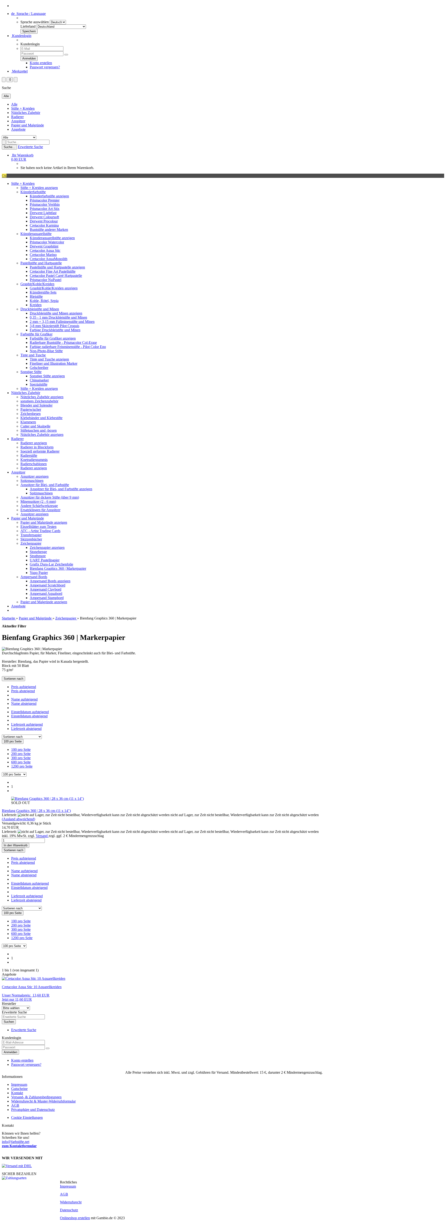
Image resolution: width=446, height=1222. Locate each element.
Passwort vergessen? (45, 67)
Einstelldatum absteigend (29, 716)
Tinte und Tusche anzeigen (49, 359)
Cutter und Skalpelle (35, 426)
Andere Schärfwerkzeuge (39, 506)
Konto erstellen (41, 63)
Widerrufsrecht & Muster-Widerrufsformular (43, 1101)
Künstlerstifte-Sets (43, 292)
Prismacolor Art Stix (44, 209)
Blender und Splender (36, 405)
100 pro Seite (21, 750)
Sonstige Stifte (31, 372)
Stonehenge (38, 552)
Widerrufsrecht (71, 1202)
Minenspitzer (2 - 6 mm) (38, 501)
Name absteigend (23, 703)
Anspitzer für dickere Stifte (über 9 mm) (49, 497)
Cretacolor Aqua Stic (45, 250)
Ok (4, 176)
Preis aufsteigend (23, 687)
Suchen (9, 1021)
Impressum (19, 1084)
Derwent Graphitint (44, 246)
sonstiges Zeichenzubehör (39, 401)
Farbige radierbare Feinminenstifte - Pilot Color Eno (68, 347)
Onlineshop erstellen (75, 1218)
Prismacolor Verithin (45, 204)
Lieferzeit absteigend (26, 729)
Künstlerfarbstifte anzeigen (49, 196)
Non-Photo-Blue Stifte (46, 351)
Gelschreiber (39, 368)
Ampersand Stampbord (47, 598)
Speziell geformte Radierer (39, 451)
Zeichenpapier (30, 543)
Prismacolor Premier (44, 200)
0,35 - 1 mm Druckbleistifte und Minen (58, 317)
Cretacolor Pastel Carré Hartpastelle (56, 276)
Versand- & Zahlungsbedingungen (36, 1097)
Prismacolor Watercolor (47, 242)
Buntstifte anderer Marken (49, 230)
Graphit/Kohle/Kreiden (37, 284)
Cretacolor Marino (43, 255)
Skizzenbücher (31, 539)
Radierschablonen (33, 464)
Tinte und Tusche (33, 355)
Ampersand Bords (33, 577)
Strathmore (38, 556)
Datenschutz (69, 1210)
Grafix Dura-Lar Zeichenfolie (51, 564)
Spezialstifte (38, 384)
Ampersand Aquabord (46, 594)
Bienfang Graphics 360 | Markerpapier (58, 568)
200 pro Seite (21, 754)
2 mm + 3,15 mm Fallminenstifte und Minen (62, 322)
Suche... (9, 147)
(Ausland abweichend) (18, 819)
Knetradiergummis (34, 460)
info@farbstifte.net (15, 1142)
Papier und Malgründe (27, 125)
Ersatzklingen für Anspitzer (40, 510)
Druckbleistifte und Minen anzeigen (56, 313)
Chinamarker (39, 380)
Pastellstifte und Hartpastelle (41, 263)
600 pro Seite (21, 762)
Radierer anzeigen (33, 443)
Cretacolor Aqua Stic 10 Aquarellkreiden (32, 987)
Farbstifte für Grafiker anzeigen (53, 338)
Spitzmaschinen (31, 481)
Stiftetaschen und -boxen (38, 430)
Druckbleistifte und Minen (39, 309)
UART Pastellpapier (44, 560)
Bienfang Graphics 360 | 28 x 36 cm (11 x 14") (36, 811)
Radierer (17, 117)
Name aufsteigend (24, 699)
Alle (14, 104)
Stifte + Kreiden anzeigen (39, 188)
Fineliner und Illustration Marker (53, 363)
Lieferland (28, 26)
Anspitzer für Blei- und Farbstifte (44, 485)
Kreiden (36, 305)
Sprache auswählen (34, 22)
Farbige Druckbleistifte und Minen (55, 330)
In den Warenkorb (15, 845)
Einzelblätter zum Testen (38, 527)
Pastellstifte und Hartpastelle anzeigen (57, 267)
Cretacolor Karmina (44, 225)
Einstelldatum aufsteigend (30, 712)
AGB (15, 1105)
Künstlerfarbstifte (33, 192)
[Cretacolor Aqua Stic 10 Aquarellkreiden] (33, 978)
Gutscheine (19, 1089)
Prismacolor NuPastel (45, 280)
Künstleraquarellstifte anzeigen (52, 238)
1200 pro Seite (22, 766)
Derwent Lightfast (43, 213)
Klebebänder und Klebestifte (41, 418)
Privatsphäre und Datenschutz (33, 1110)
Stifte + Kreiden (23, 108)
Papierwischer (30, 409)
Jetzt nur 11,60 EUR (25, 997)
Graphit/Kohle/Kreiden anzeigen (54, 288)
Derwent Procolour (44, 221)
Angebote (18, 129)
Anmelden (10, 1052)
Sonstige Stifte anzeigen (47, 376)
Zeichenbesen (30, 414)
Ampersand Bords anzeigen (50, 581)
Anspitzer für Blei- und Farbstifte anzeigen (61, 489)
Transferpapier (31, 535)
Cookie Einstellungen (27, 1117)
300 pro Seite (21, 758)
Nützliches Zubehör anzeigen (41, 397)
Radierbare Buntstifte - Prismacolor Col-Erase (63, 342)
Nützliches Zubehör (25, 113)
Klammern (28, 422)
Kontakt (17, 1093)
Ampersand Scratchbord (47, 585)
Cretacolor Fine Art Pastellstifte (52, 271)
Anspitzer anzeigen (34, 476)
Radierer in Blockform (36, 447)
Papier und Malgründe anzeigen (43, 522)
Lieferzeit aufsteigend (27, 724)
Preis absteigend (23, 691)
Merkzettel (19, 71)
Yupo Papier (39, 573)
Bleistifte (36, 296)
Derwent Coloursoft (44, 217)
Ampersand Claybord (45, 589)
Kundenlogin (21, 36)
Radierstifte (28, 455)
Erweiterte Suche (30, 147)
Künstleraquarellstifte (36, 234)
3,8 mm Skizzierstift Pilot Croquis (54, 326)
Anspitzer (18, 121)
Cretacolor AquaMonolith (48, 259)
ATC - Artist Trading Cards (40, 531)
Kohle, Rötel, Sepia (44, 301)
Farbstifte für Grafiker (36, 334)
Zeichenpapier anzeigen (47, 548)
